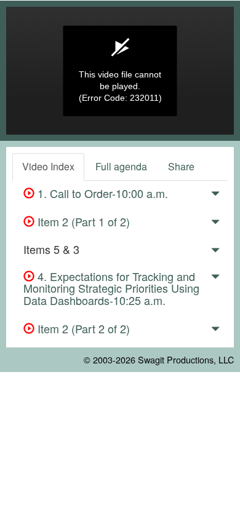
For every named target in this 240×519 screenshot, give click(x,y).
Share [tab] (181, 166)
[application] (120, 71)
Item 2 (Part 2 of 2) (82, 328)
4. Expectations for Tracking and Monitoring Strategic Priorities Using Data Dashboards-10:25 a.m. (111, 288)
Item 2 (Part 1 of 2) (82, 221)
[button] (215, 195)
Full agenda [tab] (121, 166)
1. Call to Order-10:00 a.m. (101, 193)
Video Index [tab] (48, 166)
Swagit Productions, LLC (186, 359)
